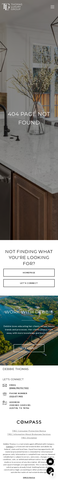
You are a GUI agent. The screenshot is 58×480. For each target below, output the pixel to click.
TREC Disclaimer (29, 438)
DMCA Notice (29, 478)
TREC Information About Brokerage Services (29, 434)
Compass (10, 447)
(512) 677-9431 (16, 396)
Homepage (29, 272)
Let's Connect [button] (29, 283)
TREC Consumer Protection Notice (29, 431)
